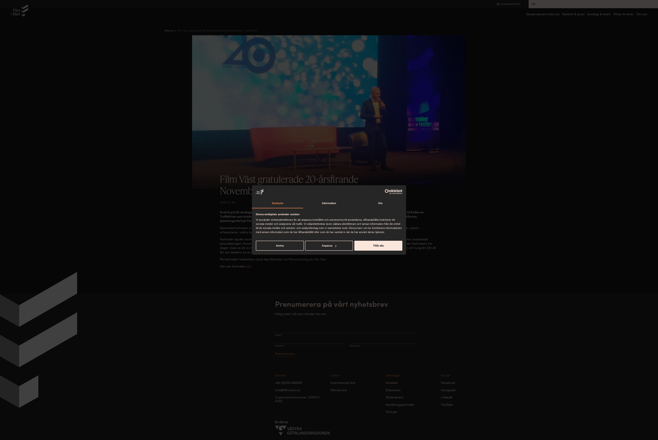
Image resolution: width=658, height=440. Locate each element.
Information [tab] (329, 203)
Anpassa (327, 245)
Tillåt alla (378, 245)
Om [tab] (380, 203)
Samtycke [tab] (278, 203)
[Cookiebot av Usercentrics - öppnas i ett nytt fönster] (387, 191)
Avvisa (280, 245)
